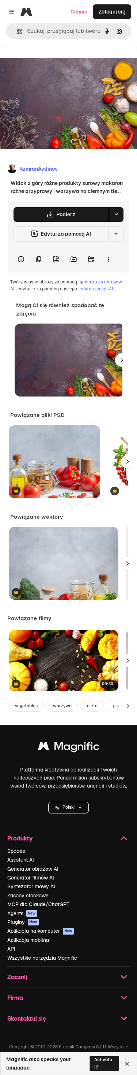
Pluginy (22, 922)
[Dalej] (121, 360)
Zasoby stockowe (28, 895)
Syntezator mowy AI (31, 886)
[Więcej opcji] (108, 259)
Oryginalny (50, 62)
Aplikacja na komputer (39, 931)
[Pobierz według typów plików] (116, 214)
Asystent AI (20, 859)
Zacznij (17, 977)
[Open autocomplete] (16, 31)
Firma (15, 997)
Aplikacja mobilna (28, 940)
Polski (68, 807)
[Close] (127, 1063)
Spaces (16, 851)
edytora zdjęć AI (96, 289)
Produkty (20, 838)
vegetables (26, 706)
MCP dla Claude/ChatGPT (38, 904)
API (11, 949)
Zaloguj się (112, 11)
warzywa (62, 706)
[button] (68, 807)
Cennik (79, 11)
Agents (21, 913)
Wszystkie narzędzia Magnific (42, 958)
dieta (92, 706)
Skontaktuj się (26, 1018)
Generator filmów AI (30, 877)
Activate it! (103, 1063)
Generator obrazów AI (32, 869)
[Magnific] (68, 748)
